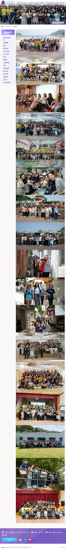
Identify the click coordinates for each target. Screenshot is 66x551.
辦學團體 (5, 43)
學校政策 (5, 74)
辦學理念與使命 (7, 39)
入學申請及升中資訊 (49, 2)
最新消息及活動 (32, 2)
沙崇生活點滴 (7, 82)
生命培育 (42, 2)
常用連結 (62, 2)
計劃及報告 (6, 68)
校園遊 (5, 60)
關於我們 (25, 2)
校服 (4, 65)
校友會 (5, 79)
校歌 (4, 45)
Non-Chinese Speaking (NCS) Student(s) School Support (9, 539)
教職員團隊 (6, 54)
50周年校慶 (19, 2)
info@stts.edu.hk (57, 532)
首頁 (4, 26)
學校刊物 (5, 71)
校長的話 (5, 48)
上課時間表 (6, 62)
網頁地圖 (3, 547)
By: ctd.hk (63, 547)
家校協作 (57, 2)
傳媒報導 (5, 77)
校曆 (4, 57)
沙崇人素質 (6, 51)
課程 (38, 2)
